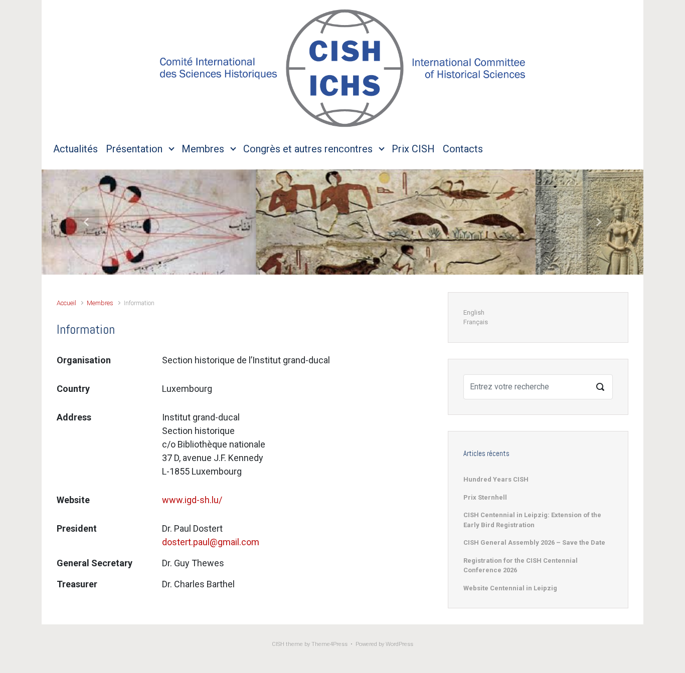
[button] (87, 222)
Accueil (66, 303)
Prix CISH (413, 149)
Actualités (75, 149)
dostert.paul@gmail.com (210, 542)
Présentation (134, 149)
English (473, 312)
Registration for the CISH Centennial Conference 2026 (520, 565)
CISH (278, 644)
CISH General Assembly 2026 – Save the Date (534, 542)
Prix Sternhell (485, 497)
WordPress (399, 644)
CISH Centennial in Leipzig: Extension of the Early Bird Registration (532, 520)
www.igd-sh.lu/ (192, 500)
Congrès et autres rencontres (308, 149)
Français (475, 322)
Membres (203, 149)
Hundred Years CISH (496, 479)
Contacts (463, 149)
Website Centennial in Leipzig (510, 588)
